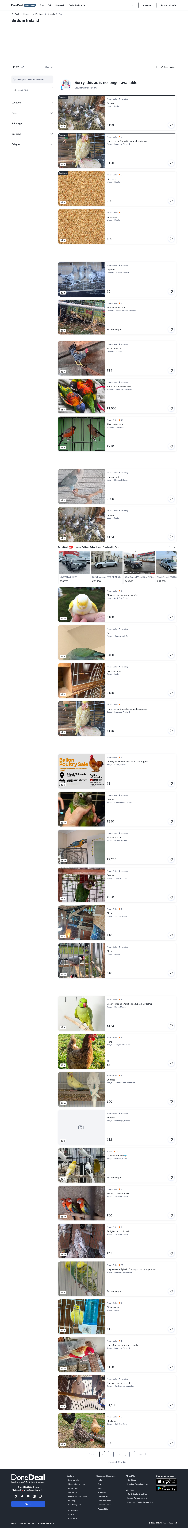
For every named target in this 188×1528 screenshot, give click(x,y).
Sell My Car (73, 1492)
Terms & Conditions (45, 1523)
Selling (100, 1488)
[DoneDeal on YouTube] (28, 1496)
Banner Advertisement (137, 1498)
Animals (51, 14)
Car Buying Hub (74, 1505)
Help (100, 1480)
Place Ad (147, 5)
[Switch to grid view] (156, 67)
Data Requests (104, 1501)
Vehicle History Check (77, 1496)
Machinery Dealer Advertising (140, 1502)
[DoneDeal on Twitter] (22, 1496)
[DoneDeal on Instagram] (40, 1496)
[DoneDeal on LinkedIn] (34, 1496)
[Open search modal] (133, 5)
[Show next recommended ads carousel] (174, 547)
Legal (13, 1523)
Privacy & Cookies (26, 1523)
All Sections (38, 14)
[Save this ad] (171, 125)
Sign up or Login (168, 5)
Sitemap (71, 1501)
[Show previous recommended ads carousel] (169, 547)
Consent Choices (105, 1505)
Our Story (131, 1480)
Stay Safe (102, 1492)
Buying (100, 1484)
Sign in (28, 1504)
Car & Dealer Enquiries (137, 1494)
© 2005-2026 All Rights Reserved (163, 1523)
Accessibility (103, 1509)
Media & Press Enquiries (137, 1484)
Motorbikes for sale (76, 1484)
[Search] (15, 90)
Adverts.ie (72, 1519)
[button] (76, 5)
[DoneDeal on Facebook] (15, 1496)
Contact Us (103, 1496)
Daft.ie (71, 1515)
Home (26, 14)
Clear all (49, 67)
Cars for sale (73, 1480)
